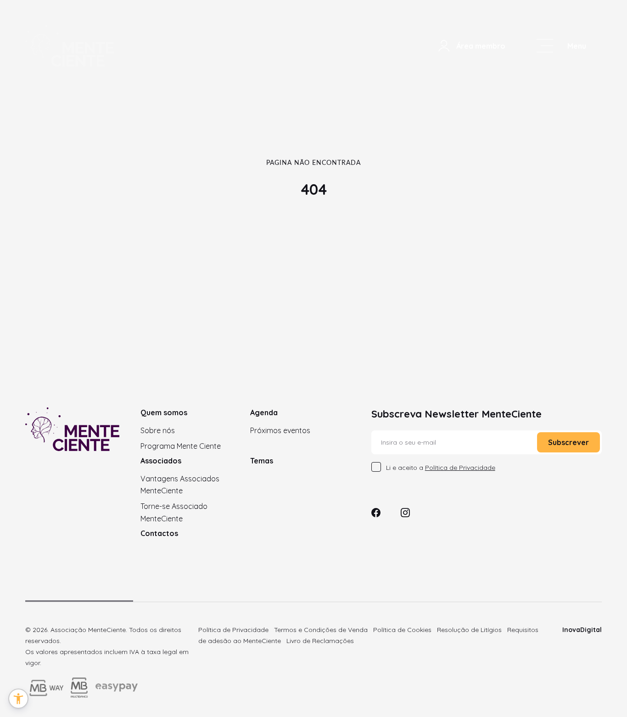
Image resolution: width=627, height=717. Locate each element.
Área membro (480, 46)
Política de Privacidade (233, 630)
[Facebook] (376, 513)
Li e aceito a (440, 467)
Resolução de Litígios (469, 630)
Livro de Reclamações (320, 641)
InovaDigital (582, 630)
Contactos (159, 533)
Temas (261, 460)
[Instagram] (405, 513)
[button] (18, 698)
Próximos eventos (280, 430)
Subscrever (568, 442)
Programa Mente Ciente (180, 446)
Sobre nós (157, 430)
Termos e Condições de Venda (321, 630)
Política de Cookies (402, 630)
